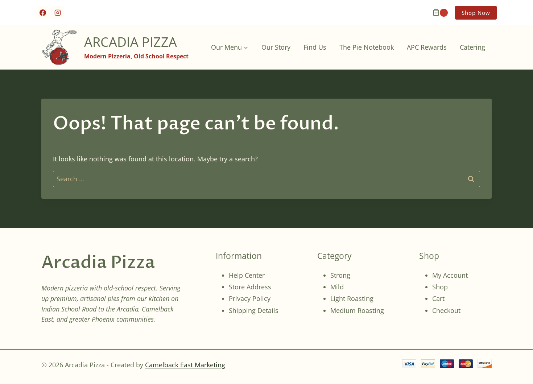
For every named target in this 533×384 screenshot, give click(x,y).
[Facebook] (42, 12)
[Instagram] (57, 12)
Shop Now (476, 12)
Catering (472, 47)
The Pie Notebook (366, 47)
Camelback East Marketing (185, 364)
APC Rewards (427, 47)
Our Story (275, 47)
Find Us (314, 47)
